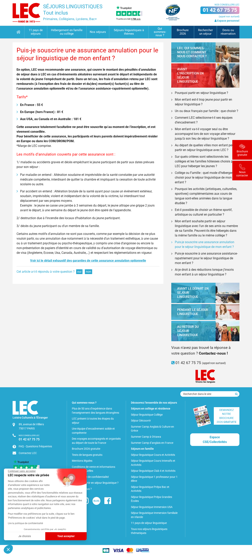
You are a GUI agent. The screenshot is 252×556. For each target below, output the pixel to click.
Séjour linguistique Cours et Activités (153, 454)
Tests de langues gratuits (87, 454)
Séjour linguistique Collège (147, 414)
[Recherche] (236, 394)
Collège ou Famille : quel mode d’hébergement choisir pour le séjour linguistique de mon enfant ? (207, 177)
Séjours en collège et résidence (150, 408)
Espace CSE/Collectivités (215, 439)
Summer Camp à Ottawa (146, 436)
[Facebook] (107, 502)
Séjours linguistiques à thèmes (129, 32)
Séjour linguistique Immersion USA (151, 507)
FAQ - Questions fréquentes (35, 446)
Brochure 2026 (183, 32)
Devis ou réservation (228, 32)
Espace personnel (228, 20)
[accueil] (26, 13)
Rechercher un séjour (205, 32)
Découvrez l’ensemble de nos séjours (154, 402)
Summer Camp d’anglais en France (152, 442)
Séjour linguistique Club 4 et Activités (153, 470)
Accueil (18, 32)
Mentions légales (82, 460)
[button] (8, 549)
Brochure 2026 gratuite (86, 448)
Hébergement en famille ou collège (66, 32)
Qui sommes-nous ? (160, 32)
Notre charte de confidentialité (90, 476)
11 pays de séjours (36, 32)
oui (79, 271)
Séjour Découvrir (141, 420)
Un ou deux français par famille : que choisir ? (206, 111)
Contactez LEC (28, 453)
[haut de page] (242, 531)
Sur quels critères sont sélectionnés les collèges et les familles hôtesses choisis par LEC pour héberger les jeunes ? (205, 161)
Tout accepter (66, 536)
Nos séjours (98, 32)
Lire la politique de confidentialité (25, 523)
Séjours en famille (142, 448)
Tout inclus (55, 13)
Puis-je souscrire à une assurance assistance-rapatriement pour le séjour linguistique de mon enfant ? (206, 258)
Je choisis (24, 536)
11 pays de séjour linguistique (149, 522)
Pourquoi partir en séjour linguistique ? (201, 93)
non (88, 271)
